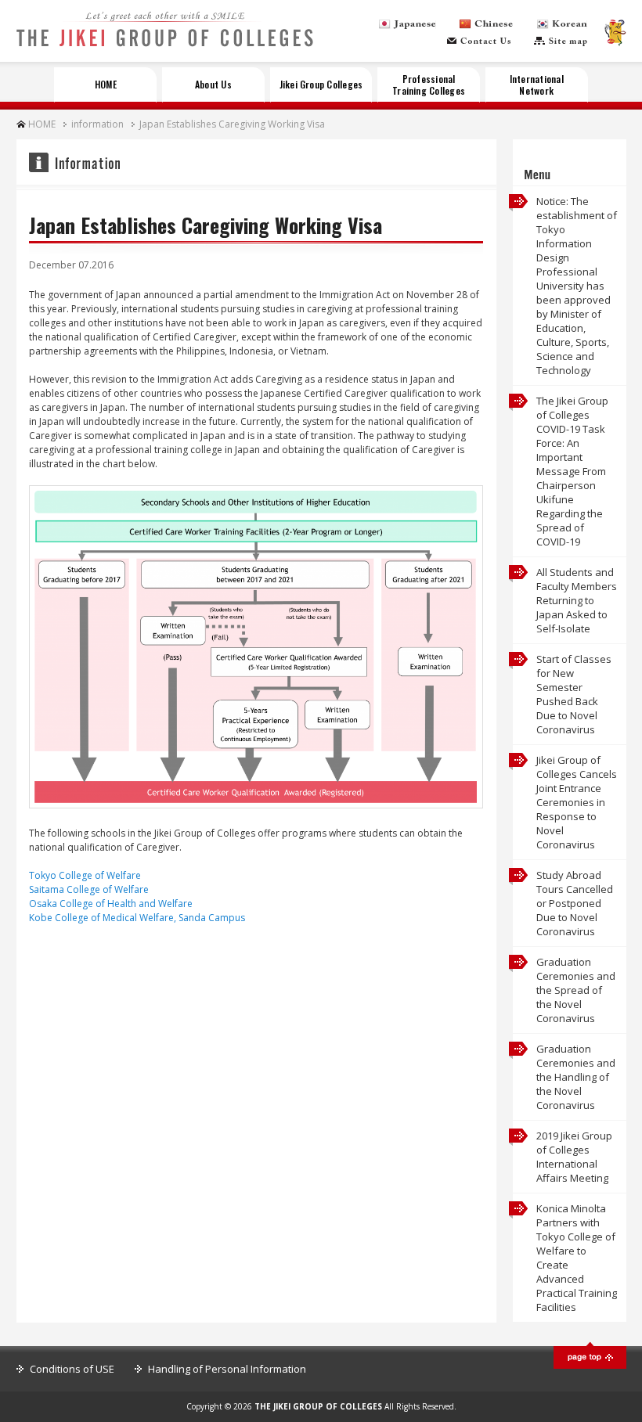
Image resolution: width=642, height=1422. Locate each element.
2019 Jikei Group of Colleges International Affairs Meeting (574, 1157)
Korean (562, 24)
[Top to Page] (590, 1365)
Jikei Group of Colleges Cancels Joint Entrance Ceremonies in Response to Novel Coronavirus (576, 802)
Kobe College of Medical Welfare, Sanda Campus (137, 917)
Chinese (487, 24)
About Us (213, 84)
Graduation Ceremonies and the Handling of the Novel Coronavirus (575, 1077)
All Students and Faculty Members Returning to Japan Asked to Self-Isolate (576, 600)
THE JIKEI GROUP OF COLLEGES (164, 38)
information (97, 124)
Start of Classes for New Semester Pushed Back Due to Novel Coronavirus (573, 694)
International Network (537, 84)
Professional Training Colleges (428, 84)
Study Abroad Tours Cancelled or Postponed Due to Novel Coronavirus (574, 903)
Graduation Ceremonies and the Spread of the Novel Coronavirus (575, 990)
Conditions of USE (72, 1369)
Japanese (407, 24)
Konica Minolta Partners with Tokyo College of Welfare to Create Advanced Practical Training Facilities (576, 1257)
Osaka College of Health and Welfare (111, 903)
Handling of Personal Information (227, 1369)
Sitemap (560, 41)
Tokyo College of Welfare (85, 875)
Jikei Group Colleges (321, 84)
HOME (106, 84)
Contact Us (478, 41)
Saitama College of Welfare (89, 889)
